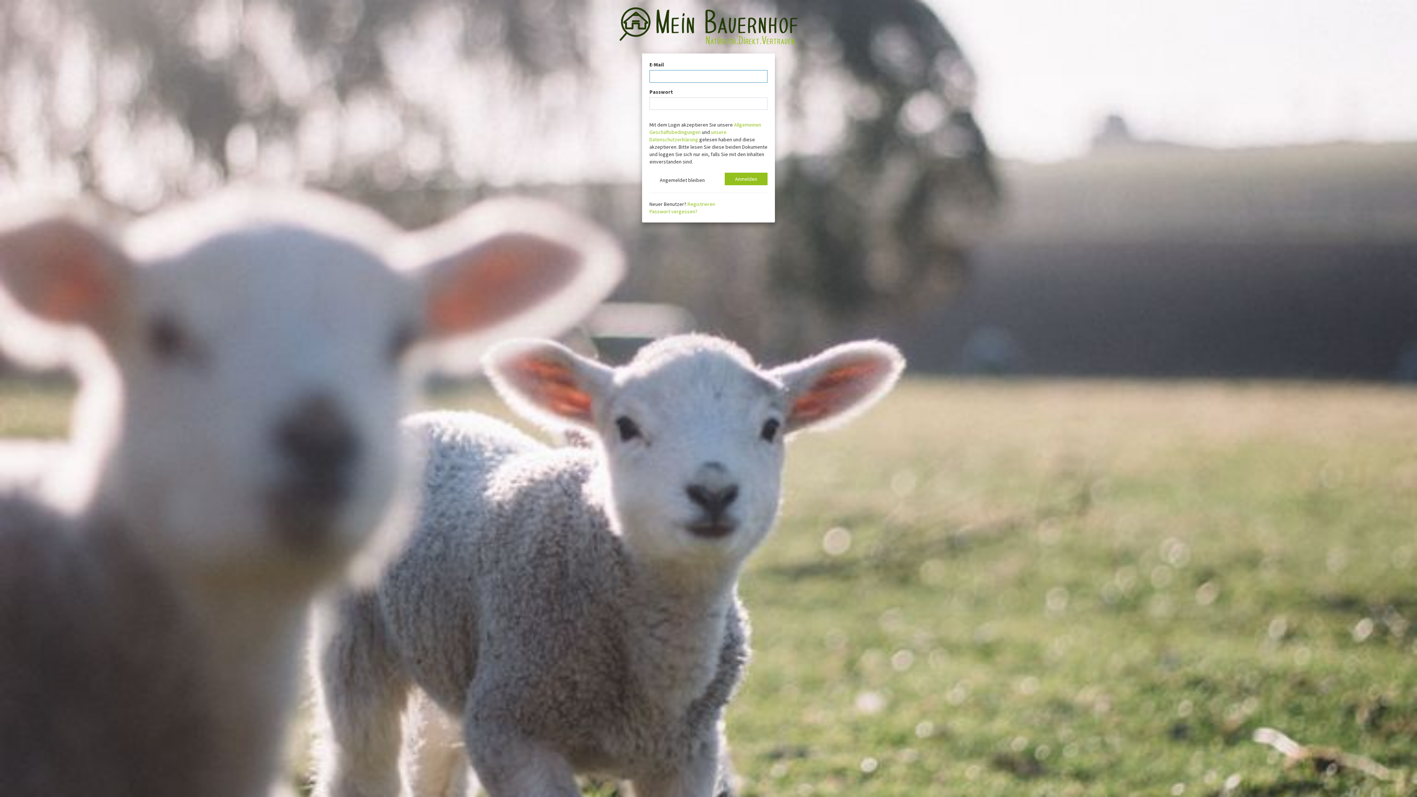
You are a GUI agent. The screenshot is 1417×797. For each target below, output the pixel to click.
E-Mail (656, 64)
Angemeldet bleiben (681, 180)
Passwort (661, 92)
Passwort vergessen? (673, 211)
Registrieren (701, 204)
